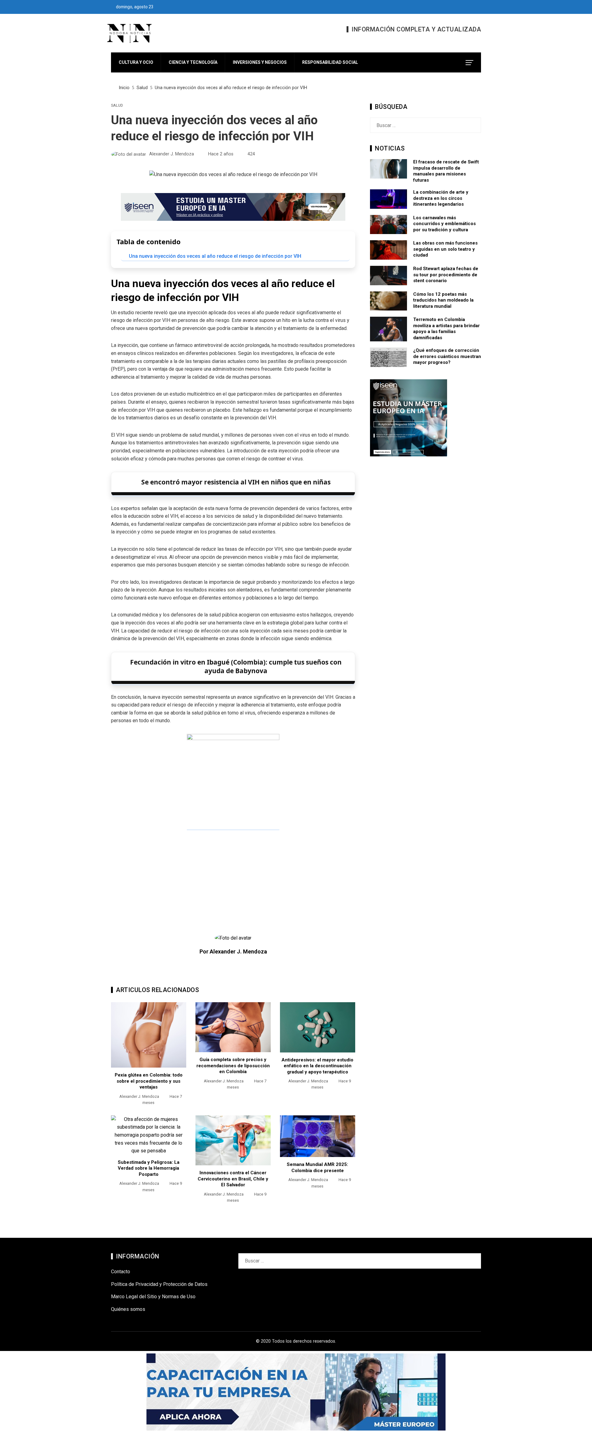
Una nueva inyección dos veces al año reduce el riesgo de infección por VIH (215, 256)
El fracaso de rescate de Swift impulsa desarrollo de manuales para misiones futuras (446, 171)
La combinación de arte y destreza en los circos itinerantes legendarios (440, 198)
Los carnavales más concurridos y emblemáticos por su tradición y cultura (444, 224)
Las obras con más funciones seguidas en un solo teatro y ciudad (445, 249)
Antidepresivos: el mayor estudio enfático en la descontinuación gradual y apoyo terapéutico (317, 1066)
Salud (117, 106)
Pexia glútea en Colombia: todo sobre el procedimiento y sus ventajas (149, 1081)
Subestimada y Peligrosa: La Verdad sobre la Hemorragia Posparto (148, 1168)
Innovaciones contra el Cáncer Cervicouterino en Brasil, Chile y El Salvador (233, 1179)
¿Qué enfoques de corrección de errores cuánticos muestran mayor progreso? (447, 356)
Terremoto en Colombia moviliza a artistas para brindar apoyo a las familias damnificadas (446, 328)
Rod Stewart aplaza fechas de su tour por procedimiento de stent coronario (445, 274)
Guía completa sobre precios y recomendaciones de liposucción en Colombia (233, 1065)
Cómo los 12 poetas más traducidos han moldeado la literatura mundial (443, 300)
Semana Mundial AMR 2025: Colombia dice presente (317, 1167)
